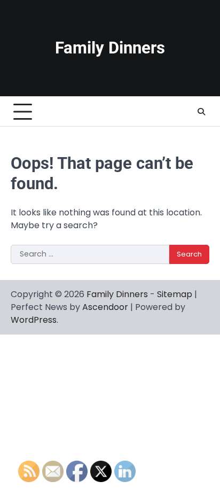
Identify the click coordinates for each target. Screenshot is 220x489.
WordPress (34, 320)
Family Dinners (110, 48)
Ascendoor (105, 307)
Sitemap (174, 294)
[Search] (201, 112)
